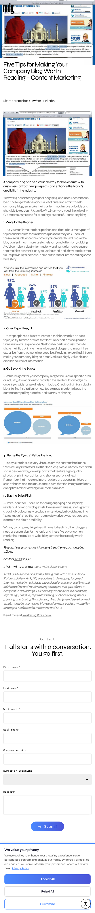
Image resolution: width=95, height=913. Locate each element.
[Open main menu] (88, 11)
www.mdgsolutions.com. (50, 567)
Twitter (36, 101)
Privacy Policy (20, 868)
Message (9, 791)
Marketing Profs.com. (37, 615)
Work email (11, 709)
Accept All (48, 879)
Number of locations (17, 771)
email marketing (14, 604)
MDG (18, 559)
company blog (33, 547)
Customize (47, 904)
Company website (14, 750)
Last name (10, 688)
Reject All (47, 891)
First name (11, 667)
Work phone (11, 729)
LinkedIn (49, 101)
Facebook (23, 101)
